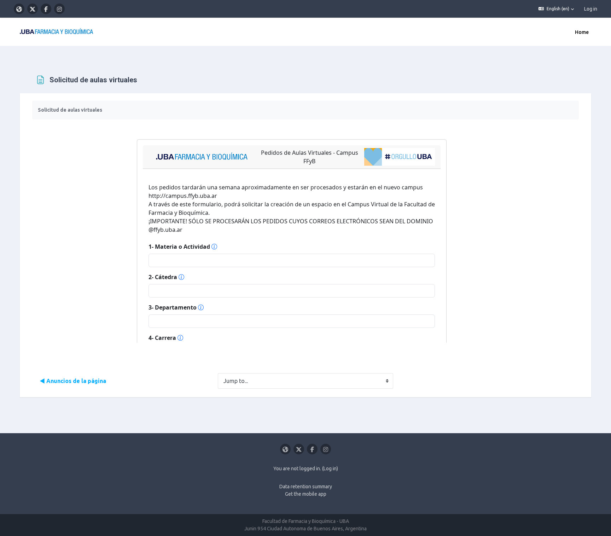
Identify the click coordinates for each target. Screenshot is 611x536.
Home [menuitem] (582, 32)
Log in (590, 9)
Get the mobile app (305, 494)
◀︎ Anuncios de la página (73, 381)
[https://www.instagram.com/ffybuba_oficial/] (59, 9)
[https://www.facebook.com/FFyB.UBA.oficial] (46, 9)
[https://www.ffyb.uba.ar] (19, 9)
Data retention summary (305, 486)
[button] (556, 8)
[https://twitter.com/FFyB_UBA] (32, 9)
